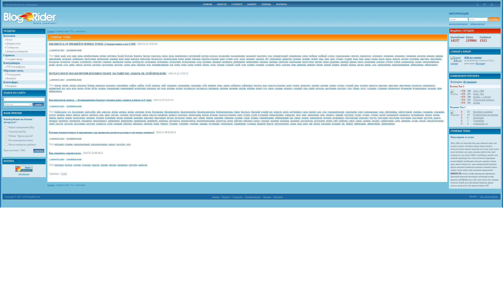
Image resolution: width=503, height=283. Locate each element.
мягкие (112, 165)
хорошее (286, 64)
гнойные (313, 55)
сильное (367, 120)
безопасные (157, 111)
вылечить (261, 55)
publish (483, 152)
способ (422, 120)
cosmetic (454, 146)
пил (291, 117)
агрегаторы (462, 158)
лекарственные (276, 114)
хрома (293, 123)
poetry (470, 152)
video (473, 154)
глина (304, 55)
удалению (183, 123)
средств (87, 64)
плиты (297, 117)
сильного (288, 88)
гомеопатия (351, 111)
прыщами (334, 61)
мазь (361, 58)
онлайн (471, 174)
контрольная (195, 114)
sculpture (454, 155)
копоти (205, 114)
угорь (213, 64)
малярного (404, 114)
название (128, 117)
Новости (226, 197)
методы (396, 58)
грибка (132, 85)
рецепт (259, 88)
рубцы (397, 61)
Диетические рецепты (483, 99)
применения (127, 120)
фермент (261, 123)
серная (418, 61)
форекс (491, 183)
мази (355, 58)
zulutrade (454, 158)
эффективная (416, 64)
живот (69, 114)
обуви (87, 88)
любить (494, 167)
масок (388, 58)
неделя (170, 117)
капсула (153, 114)
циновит (311, 64)
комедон (135, 58)
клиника (114, 58)
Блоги (9, 39)
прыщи (353, 61)
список (79, 64)
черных (352, 64)
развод (257, 120)
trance (467, 155)
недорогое (417, 85)
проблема (283, 61)
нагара (120, 117)
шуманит (336, 123)
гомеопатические (336, 111)
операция (228, 117)
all (462, 143)
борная (90, 85)
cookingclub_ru (480, 123)
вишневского (181, 55)
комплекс (182, 114)
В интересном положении (485, 114)
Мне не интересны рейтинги (22, 144)
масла (381, 58)
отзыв (247, 117)
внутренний (194, 55)
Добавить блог (13, 43)
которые (214, 114)
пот (158, 88)
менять (428, 114)
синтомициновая (431, 61)
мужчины (414, 58)
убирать (164, 123)
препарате (63, 120)
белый (120, 55)
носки (80, 88)
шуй (469, 186)
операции (218, 117)
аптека (58, 85)
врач (305, 111)
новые (189, 117)
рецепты (380, 61)
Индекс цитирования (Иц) (21, 127)
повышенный (126, 88)
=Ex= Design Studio (489, 196)
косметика (479, 167)
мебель (465, 170)
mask (63, 55)
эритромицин (384, 64)
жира (107, 114)
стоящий (118, 123)
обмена (209, 117)
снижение (405, 120)
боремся (138, 55)
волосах (214, 55)
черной (327, 64)
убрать (205, 64)
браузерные (490, 158)
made (491, 149)
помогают (363, 117)
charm (490, 143)
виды (171, 55)
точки (190, 64)
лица (321, 58)
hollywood (455, 149)
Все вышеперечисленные (20, 140)
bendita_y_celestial (482, 97)
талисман (454, 183)
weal (496, 155)
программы (472, 176)
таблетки (141, 64)
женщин (430, 55)
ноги (74, 88)
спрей (311, 88)
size (462, 155)
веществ (278, 111)
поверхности (316, 117)
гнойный (322, 55)
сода (65, 64)
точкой (198, 64)
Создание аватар (14, 59)
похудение (383, 117)
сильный (298, 88)
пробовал (163, 120)
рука (471, 180)
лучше (358, 114)
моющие (90, 117)
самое (271, 88)
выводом (478, 161)
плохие (305, 117)
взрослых (156, 55)
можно (68, 117)
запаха (226, 85)
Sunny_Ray (478, 94)
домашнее (377, 55)
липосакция (313, 114)
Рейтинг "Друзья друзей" (20, 136)
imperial (468, 149)
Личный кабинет (253, 197)
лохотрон (348, 114)
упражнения (240, 123)
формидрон (394, 88)
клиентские (469, 167)
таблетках (137, 123)
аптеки (73, 85)
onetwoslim (90, 111)
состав (414, 120)
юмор (481, 185)
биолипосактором (206, 111)
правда (437, 117)
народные (393, 85)
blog (474, 143)
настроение (477, 170)
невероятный (487, 170)
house (462, 149)
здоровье (124, 114)
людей (382, 114)
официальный (281, 117)
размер (491, 176)
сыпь (133, 64)
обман (202, 117)
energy (476, 146)
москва (404, 58)
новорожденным (99, 144)
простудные (308, 61)
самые (359, 120)
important (475, 149)
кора (265, 85)
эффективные (388, 123)
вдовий (264, 111)
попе (199, 61)
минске (52, 117)
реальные (284, 120)
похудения (417, 117)
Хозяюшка (478, 117)
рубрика (463, 179)
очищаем (107, 61)
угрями (250, 64)
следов (59, 64)
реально (265, 120)
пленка (127, 61)
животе (84, 114)
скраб (51, 64)
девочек (355, 55)
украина (203, 123)
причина (264, 61)
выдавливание (238, 55)
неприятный (55, 88)
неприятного (429, 85)
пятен (360, 61)
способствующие (435, 120)
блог (470, 158)
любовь (454, 170)
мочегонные (79, 117)
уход (128, 144)
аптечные (111, 55)
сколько (375, 120)
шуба (465, 186)
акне (74, 55)
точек (177, 64)
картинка (493, 164)
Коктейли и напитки (483, 111)
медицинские (417, 114)
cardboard (484, 143)
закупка (114, 114)
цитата (454, 185)
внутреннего (296, 111)
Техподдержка (13, 74)
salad (493, 152)
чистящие (325, 123)
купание (69, 144)
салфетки (343, 120)
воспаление (224, 55)
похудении (394, 117)
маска (367, 58)
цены (305, 123)
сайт (335, 120)
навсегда (373, 85)
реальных (295, 120)
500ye (458, 143)
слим (397, 120)
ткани (156, 123)
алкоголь (106, 111)
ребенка (251, 88)
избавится (236, 85)
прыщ (326, 61)
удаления (193, 123)
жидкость (93, 114)
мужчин (364, 85)
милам (436, 114)
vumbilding (481, 155)
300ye (453, 143)
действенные (391, 111)
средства (96, 64)
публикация (483, 176)
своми (484, 180)
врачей (312, 111)
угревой (229, 64)
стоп (349, 88)
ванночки (100, 85)
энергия (475, 186)
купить (229, 58)
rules (489, 152)
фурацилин (406, 88)
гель (270, 55)
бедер (148, 111)
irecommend (78, 111)
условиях (269, 64)
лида (298, 114)
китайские (163, 114)
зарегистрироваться (458, 24)
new (465, 152)
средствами (107, 64)
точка (183, 64)
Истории (480, 63)
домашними (184, 85)
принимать (152, 120)
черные (335, 64)
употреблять (226, 123)
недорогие (65, 61)
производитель (188, 120)
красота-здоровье (210, 58)
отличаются (86, 61)
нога (68, 88)
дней (163, 85)
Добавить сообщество (17, 51)
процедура (221, 120)
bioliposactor (61, 111)
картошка (460, 167)
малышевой (392, 114)
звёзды (464, 164)
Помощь (267, 197)
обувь (94, 88)
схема (127, 64)
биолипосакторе (188, 111)
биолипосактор (171, 111)
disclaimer (469, 146)
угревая (220, 64)
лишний (339, 114)
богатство (481, 158)
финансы (483, 183)
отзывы (75, 61)
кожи (127, 58)
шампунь (142, 165)
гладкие (77, 165)
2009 (487, 186)
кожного (173, 114)
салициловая (407, 61)
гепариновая (295, 55)
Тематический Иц (17, 131)
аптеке (103, 55)
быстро (146, 55)
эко (343, 123)
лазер (242, 58)
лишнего (330, 114)
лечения (306, 58)
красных (196, 58)
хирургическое (281, 123)
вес (271, 111)
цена (293, 64)
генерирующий (280, 55)
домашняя (411, 55)
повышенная (113, 88)
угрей (237, 64)
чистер (316, 123)
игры (474, 164)
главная (493, 161)
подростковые (189, 61)
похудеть (428, 117)
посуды (373, 117)
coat (495, 143)
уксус (363, 88)
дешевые (417, 111)
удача (467, 183)
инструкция (90, 58)
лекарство (287, 58)
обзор (465, 173)
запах (219, 85)
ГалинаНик (478, 120)
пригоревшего (100, 120)
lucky (486, 149)
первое (111, 144)
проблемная (295, 61)
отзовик (238, 117)
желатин (421, 55)
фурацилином (419, 88)
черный (344, 64)
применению (252, 61)
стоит (109, 123)
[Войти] (493, 19)
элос (374, 64)
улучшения (213, 123)
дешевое (156, 85)
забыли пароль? (477, 24)
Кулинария (470, 82)
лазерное (250, 58)
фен (471, 183)
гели (319, 111)
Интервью (11, 86)
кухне (254, 114)
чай (310, 123)
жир (102, 114)
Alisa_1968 (478, 91)
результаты (319, 120)
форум (270, 123)
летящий (486, 167)
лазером (260, 58)
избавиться (78, 58)
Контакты (11, 78)
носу (195, 117)
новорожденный (82, 144)
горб (360, 111)
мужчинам (110, 117)
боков (237, 111)
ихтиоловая (102, 58)
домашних (400, 55)
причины (273, 61)
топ (171, 64)
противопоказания (206, 120)
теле (149, 64)
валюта (453, 161)
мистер (60, 117)
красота (95, 165)
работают (247, 120)
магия (459, 170)
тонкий (461, 183)
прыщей (344, 61)
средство (118, 64)
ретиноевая (369, 61)
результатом (307, 120)
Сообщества (12, 47)
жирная (439, 55)
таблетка (127, 123)
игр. (469, 164)
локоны (104, 165)
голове (331, 55)
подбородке (138, 61)
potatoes (477, 152)
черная (319, 64)
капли (145, 114)
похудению (405, 117)
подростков (175, 61)
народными (436, 58)
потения (171, 88)
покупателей (351, 117)
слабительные (387, 120)
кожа (121, 58)
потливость (201, 88)
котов (181, 58)
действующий (405, 111)
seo (459, 155)
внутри (205, 55)
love (481, 149)
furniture (489, 146)
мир (470, 170)
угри (243, 64)
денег (453, 164)
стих (489, 180)
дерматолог (365, 55)
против (318, 61)
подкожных (162, 61)
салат (479, 180)
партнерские (480, 174)
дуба (204, 85)
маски (374, 58)
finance (482, 146)
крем (222, 58)
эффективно (360, 123)
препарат (216, 61)
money (496, 149)
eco (69, 111)
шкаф (459, 186)
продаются (174, 120)
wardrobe (490, 155)
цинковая (301, 64)
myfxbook (460, 152)
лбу (266, 58)
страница (494, 180)
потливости (189, 88)
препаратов (74, 120)
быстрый (255, 111)
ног (63, 88)
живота (76, 114)
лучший (349, 85)
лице (326, 58)
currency (461, 146)
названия (138, 117)
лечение (297, 58)
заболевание (55, 58)
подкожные (150, 61)
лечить (314, 58)
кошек (188, 58)
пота (163, 88)
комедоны (145, 58)
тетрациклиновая (160, 64)
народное (424, 58)
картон (453, 167)
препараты (227, 61)
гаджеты (485, 161)
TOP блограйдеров (15, 66)
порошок (151, 88)
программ (464, 176)
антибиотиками (91, 55)
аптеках (123, 111)
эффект (349, 123)
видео (165, 55)
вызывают (251, 55)
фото (278, 64)
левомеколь (275, 58)
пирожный (455, 176)
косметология (170, 58)
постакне (207, 61)
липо (304, 114)
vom (69, 55)
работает (238, 120)
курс (236, 58)
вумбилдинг (469, 161)
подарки (327, 117)
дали (381, 111)
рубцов (389, 61)
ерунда (52, 114)
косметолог (156, 58)
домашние (388, 55)
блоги (474, 158)
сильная (279, 88)
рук (265, 88)
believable (468, 143)
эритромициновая (400, 64)
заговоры (66, 58)
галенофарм (122, 85)
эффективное (431, 64)
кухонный (263, 114)
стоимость (101, 123)
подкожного (338, 117)
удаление (259, 64)
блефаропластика (224, 111)
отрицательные (266, 117)
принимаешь (140, 120)
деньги (458, 164)
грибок (140, 85)
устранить (382, 88)
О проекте (237, 197)
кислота (258, 85)
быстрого (245, 111)
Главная (50, 31)
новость (456, 173)
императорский (482, 164)
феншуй (476, 183)
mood (453, 152)
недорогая (54, 61)
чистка (360, 64)
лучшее (339, 58)
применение (239, 61)
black (57, 55)
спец (305, 88)
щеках (368, 64)
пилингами (118, 61)
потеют (179, 88)
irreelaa (476, 102)
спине (71, 64)
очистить (97, 61)
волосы (68, 165)
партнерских (490, 174)
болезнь (128, 55)
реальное (274, 120)
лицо (332, 58)
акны (80, 55)
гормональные (343, 55)
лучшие (348, 58)
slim (99, 111)
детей (148, 85)
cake (478, 143)
